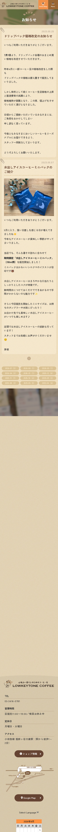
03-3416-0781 (12, 701)
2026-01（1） (29, 373)
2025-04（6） (48, 382)
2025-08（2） (11, 382)
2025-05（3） (29, 382)
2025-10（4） (29, 377)
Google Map (29, 797)
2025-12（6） (48, 373)
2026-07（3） (11, 368)
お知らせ (29, 19)
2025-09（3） (48, 377)
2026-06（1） (30, 368)
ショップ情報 (30, 753)
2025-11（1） (11, 377)
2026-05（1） (48, 368)
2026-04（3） (11, 373)
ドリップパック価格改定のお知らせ (28, 36)
